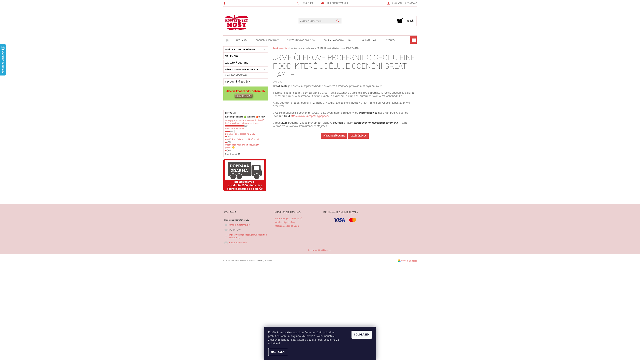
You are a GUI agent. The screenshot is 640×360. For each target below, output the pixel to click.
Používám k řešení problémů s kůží (242, 139)
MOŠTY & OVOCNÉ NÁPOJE (240, 49)
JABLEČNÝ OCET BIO (236, 63)
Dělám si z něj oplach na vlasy (240, 134)
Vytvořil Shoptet (409, 261)
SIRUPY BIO (231, 56)
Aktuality (242, 40)
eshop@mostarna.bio (239, 225)
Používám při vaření (234, 128)
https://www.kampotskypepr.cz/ (309, 116)
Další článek (358, 135)
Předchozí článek (334, 135)
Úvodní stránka (227, 40)
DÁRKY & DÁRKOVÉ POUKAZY (241, 69)
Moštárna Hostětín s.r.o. (320, 250)
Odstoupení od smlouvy (301, 40)
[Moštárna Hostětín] (236, 22)
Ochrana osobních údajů (338, 40)
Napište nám (369, 40)
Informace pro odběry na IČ (288, 218)
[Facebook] (225, 3)
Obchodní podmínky (267, 40)
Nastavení (278, 352)
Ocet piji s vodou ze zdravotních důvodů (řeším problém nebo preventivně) (244, 121)
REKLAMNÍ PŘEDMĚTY (237, 81)
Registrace (411, 3)
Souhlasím (361, 334)
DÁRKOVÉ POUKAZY (237, 75)
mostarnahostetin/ (237, 242)
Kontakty (389, 40)
